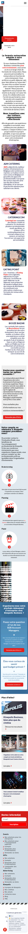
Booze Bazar (14, 328)
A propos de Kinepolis (13, 887)
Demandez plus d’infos (9, 39)
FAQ (6, 899)
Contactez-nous (10, 894)
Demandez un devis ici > (14, 684)
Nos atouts (9, 892)
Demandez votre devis (9, 46)
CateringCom (10, 220)
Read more (5, 729)
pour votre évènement (13, 66)
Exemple (8, 846)
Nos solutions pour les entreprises (13, 838)
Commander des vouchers (10, 867)
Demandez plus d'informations (10, 849)
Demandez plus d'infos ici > (14, 650)
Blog (6, 896)
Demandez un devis (12, 853)
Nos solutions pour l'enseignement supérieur (12, 842)
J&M (5, 167)
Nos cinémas (9, 890)
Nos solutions (10, 858)
